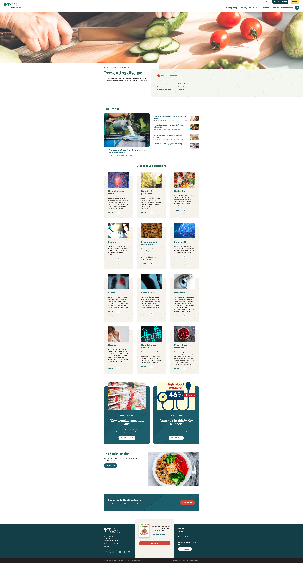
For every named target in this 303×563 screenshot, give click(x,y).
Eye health (179, 292)
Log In (268, 2)
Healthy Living (231, 8)
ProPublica (130, 155)
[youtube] (120, 552)
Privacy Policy (185, 560)
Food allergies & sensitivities (166, 86)
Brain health (182, 81)
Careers (180, 531)
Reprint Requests (194, 560)
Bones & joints (161, 81)
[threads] (111, 552)
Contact (106, 546)
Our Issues (253, 8)
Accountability (182, 534)
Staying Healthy (124, 67)
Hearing (112, 345)
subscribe (154, 543)
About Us (275, 8)
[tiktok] (124, 552)
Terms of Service (176, 560)
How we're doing (127, 437)
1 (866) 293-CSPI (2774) (111, 543)
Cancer (159, 84)
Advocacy (243, 8)
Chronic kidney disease (148, 346)
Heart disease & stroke (164, 89)
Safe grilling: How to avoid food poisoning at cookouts (167, 136)
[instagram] (115, 552)
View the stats (176, 437)
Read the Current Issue (158, 534)
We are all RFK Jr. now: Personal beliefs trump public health (168, 126)
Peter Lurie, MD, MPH (159, 131)
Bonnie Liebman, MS (182, 120)
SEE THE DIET (111, 465)
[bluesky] (129, 552)
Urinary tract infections (180, 346)
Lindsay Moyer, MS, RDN (178, 139)
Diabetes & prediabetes (185, 84)
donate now (185, 549)
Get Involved (264, 8)
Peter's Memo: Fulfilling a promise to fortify (167, 144)
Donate (294, 1)
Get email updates (280, 1)
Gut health (181, 86)
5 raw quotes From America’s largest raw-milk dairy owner (128, 151)
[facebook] (106, 552)
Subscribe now (187, 502)
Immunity (181, 89)
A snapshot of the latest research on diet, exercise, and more (169, 117)
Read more (112, 213)
